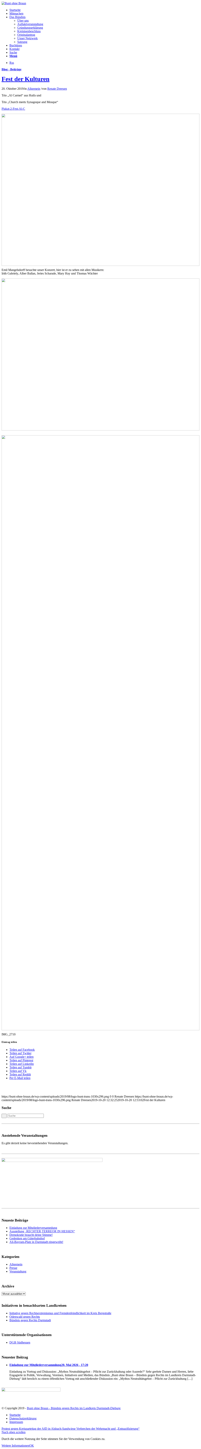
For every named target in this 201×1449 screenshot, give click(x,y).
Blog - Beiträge (11, 69)
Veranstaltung (17, 1271)
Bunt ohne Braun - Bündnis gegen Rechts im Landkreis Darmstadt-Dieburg (74, 1408)
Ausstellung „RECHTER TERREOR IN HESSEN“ (42, 1231)
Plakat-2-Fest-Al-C (13, 108)
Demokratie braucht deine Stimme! (31, 1234)
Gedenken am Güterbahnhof (27, 1238)
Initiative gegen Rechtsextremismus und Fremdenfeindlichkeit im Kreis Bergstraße (60, 1313)
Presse (13, 1268)
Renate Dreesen (57, 88)
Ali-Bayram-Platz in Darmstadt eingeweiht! (36, 1242)
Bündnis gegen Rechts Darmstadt (30, 1320)
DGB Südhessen (19, 1342)
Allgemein (33, 88)
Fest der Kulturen (25, 78)
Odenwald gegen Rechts (24, 1316)
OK (31, 1445)
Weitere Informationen (15, 1445)
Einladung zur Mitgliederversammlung (33, 1227)
